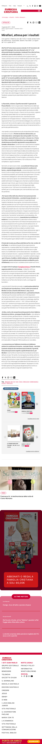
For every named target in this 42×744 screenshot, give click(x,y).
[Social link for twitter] (30, 6)
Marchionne (26, 381)
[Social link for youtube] (40, 6)
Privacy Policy (27, 666)
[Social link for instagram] (35, 6)
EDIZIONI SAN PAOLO (10, 687)
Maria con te (8, 717)
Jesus (4, 693)
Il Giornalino (8, 681)
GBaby (4, 697)
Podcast (20, 6)
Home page (5, 17)
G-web (4, 700)
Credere (5, 690)
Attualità (11, 17)
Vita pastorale (9, 709)
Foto (10, 6)
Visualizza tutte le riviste (33, 418)
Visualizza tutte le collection (32, 451)
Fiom (17, 381)
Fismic (21, 381)
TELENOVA (6, 674)
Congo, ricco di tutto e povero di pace (17, 605)
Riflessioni (4, 6)
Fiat (12, 381)
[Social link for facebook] (32, 6)
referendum (10, 383)
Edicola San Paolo (10, 684)
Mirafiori (4, 383)
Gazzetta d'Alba (9, 677)
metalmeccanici (34, 381)
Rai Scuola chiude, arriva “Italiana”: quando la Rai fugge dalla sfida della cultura (20, 621)
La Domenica (7, 721)
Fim (14, 381)
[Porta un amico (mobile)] (21, 741)
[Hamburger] (39, 11)
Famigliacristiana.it (24, 267)
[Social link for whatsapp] (37, 6)
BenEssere (6, 671)
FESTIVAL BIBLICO (9, 733)
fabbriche (7, 381)
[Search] (27, 6)
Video (14, 6)
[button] (28, 22)
